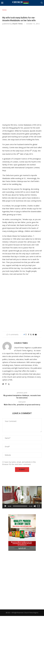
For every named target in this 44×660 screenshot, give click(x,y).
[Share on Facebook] (28, 334)
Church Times (17, 24)
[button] (22, 497)
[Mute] (35, 506)
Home (4, 10)
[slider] (20, 506)
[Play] (5, 506)
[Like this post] (26, 334)
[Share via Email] (36, 334)
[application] (22, 497)
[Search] (41, 3)
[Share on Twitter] (31, 334)
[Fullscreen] (38, 506)
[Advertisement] (22, 51)
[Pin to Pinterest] (33, 334)
